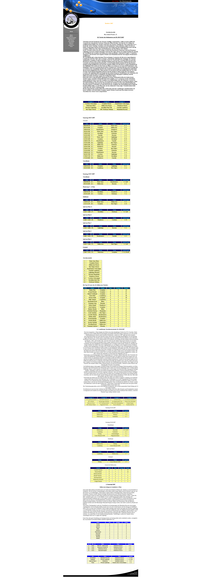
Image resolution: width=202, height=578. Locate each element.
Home (71, 35)
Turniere (71, 44)
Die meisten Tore (71, 38)
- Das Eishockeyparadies (125, 1)
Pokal (71, 46)
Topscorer (71, 42)
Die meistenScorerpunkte (71, 41)
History (71, 36)
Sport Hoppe (115, 1)
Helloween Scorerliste (71, 37)
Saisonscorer (71, 45)
